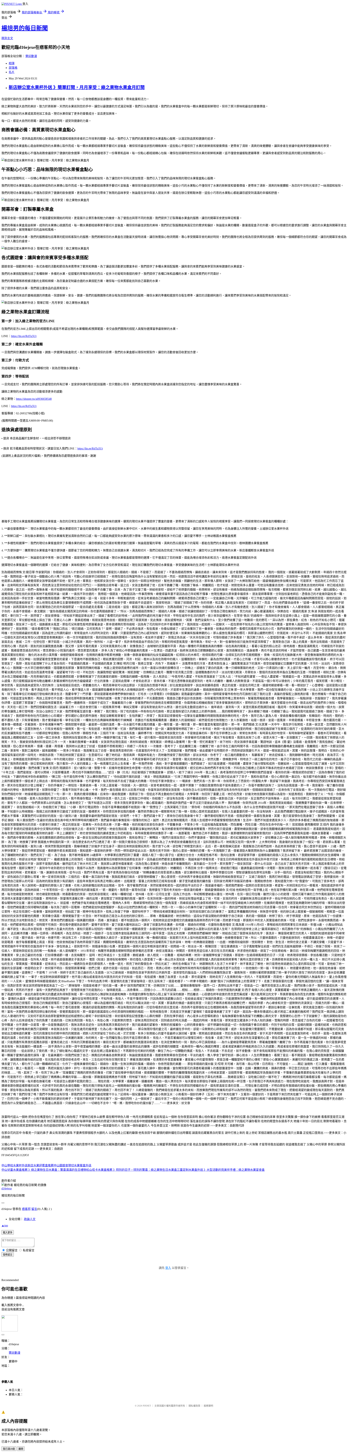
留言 (34, 1208)
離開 (20, 1448)
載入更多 (7, 1232)
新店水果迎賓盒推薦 (41, 1165)
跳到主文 (7, 38)
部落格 (13, 67)
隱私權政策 (194, 1405)
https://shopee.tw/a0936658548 (34, 398)
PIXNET (147, 1405)
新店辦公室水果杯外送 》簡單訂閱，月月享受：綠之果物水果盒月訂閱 (77, 87)
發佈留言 (7, 1254)
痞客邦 (26, 1208)
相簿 (11, 63)
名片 (11, 72)
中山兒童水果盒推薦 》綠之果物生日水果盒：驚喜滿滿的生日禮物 (43, 1169)
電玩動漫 (31, 56)
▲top (4, 1225)
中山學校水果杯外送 (14, 1165)
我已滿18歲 (9, 1448)
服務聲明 (208, 1405)
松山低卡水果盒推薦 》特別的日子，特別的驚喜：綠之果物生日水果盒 (131, 1169)
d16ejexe (6, 1188)
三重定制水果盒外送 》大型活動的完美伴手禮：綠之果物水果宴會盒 (221, 1169)
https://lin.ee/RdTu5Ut (23, 336)
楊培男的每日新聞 (24, 28)
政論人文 (30, 1219)
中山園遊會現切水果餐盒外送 (72, 1165)
